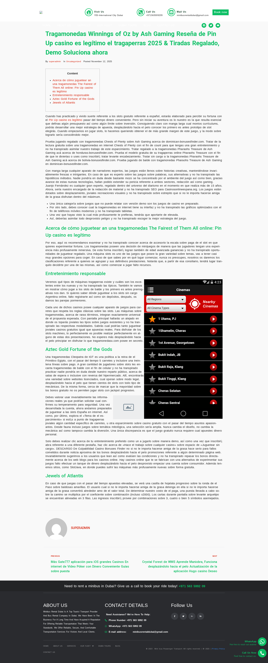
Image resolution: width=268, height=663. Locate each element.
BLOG (147, 25)
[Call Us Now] (262, 653)
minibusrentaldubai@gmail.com (150, 631)
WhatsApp (250, 641)
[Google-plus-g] (192, 616)
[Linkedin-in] (200, 616)
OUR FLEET (104, 25)
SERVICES (84, 25)
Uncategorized (73, 61)
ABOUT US (64, 25)
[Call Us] (141, 12)
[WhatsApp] (262, 641)
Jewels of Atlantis (64, 102)
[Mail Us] (171, 12)
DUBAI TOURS (128, 25)
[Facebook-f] (174, 616)
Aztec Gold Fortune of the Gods (73, 98)
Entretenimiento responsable (71, 95)
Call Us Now (249, 652)
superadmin (55, 61)
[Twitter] (183, 616)
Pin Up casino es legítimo (65, 120)
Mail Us (181, 11)
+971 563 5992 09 (192, 586)
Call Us (150, 11)
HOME (47, 25)
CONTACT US (165, 25)
